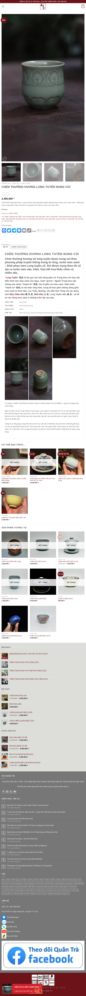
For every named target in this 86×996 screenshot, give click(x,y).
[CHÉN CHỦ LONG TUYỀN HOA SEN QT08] (71, 462)
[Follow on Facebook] (3, 792)
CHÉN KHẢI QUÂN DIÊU (38, 598)
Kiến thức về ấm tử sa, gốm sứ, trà (45, 987)
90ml (8, 880)
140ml (47, 880)
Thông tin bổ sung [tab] (18, 247)
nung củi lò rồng (60, 219)
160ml (58, 880)
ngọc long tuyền (50, 219)
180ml (64, 880)
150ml (53, 880)
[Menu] (3, 6)
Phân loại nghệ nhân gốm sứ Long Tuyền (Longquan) (27, 845)
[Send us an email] (7, 792)
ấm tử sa (66, 893)
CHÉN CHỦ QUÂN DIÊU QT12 (12, 636)
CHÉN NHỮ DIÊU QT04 (38, 561)
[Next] (80, 87)
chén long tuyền (40, 216)
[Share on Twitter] (46, 230)
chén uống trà (59, 883)
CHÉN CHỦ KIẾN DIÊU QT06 (11, 561)
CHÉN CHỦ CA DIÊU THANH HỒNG (26, 987)
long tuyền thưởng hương (36, 219)
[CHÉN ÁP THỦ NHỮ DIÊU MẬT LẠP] (15, 501)
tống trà (33, 893)
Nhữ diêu (38, 294)
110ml (30, 880)
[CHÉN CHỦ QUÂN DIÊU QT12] (15, 619)
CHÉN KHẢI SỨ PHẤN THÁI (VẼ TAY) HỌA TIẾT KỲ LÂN (42, 479)
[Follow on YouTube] (15, 792)
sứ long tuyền (70, 219)
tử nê (38, 893)
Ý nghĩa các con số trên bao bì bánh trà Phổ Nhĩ (24, 852)
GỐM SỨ (15, 183)
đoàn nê (50, 893)
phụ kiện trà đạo (53, 886)
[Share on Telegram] (53, 230)
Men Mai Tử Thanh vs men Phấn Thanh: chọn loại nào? (28, 805)
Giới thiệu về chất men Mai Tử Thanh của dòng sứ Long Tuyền (30, 825)
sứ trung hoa (49, 890)
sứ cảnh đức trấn (7, 890)
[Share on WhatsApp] (38, 230)
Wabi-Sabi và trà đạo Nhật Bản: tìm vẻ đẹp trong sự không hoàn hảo (32, 832)
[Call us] (11, 792)
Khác (34, 231)
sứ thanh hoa (39, 890)
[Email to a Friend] (49, 230)
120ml (36, 880)
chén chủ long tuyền (28, 216)
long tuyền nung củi (22, 219)
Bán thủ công (72, 880)
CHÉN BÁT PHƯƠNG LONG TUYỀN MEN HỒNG (14, 479)
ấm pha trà (58, 893)
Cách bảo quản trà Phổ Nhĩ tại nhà (20, 819)
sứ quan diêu (29, 890)
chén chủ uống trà (29, 883)
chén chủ (5, 883)
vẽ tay (44, 893)
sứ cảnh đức (72, 886)
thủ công (75, 890)
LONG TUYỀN (25, 183)
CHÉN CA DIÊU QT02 (65, 598)
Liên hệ (62, 987)
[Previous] (6, 87)
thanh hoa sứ (67, 890)
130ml (41, 880)
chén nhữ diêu (49, 883)
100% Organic (16, 880)
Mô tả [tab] (5, 247)
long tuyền (69, 883)
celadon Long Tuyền (15, 216)
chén (79, 880)
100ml (6, 216)
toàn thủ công (8, 221)
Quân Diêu (63, 886)
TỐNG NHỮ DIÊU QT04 (10, 598)
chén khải (40, 883)
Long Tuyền (12, 277)
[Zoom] (4, 159)
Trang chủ (6, 183)
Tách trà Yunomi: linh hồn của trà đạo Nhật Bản (24, 859)
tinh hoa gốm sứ (7, 893)
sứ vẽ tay (58, 890)
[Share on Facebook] (42, 230)
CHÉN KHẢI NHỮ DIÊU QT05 (68, 561)
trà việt (26, 893)
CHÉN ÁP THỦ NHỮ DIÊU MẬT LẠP (14, 517)
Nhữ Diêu (32, 886)
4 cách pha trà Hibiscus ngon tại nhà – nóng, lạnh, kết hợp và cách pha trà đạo (36, 812)
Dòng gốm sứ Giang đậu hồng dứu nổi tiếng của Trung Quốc (29, 866)
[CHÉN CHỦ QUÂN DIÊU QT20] (43, 619)
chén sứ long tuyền (52, 216)
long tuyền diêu (10, 219)
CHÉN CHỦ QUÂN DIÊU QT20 (40, 636)
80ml (3, 880)
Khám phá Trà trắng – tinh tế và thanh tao (22, 839)
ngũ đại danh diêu (21, 886)
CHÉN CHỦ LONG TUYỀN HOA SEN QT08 (70, 479)
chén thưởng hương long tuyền (68, 216)
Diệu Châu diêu (17, 294)
